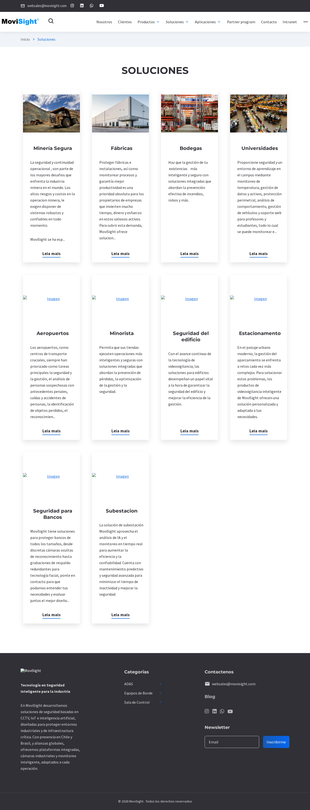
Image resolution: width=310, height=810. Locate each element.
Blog (210, 696)
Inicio (25, 39)
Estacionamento (260, 333)
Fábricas (121, 148)
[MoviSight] (31, 671)
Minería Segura (52, 148)
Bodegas (191, 148)
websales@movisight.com (234, 683)
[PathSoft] (20, 21)
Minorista (122, 333)
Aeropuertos (53, 333)
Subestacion (122, 511)
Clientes (125, 21)
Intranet (290, 21)
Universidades (259, 148)
